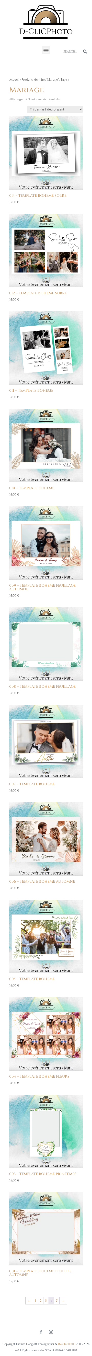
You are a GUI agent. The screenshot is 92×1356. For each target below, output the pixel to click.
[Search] (85, 51)
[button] (46, 50)
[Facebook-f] (41, 1331)
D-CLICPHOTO (66, 1344)
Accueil (14, 80)
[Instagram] (51, 1331)
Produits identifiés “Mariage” (40, 80)
